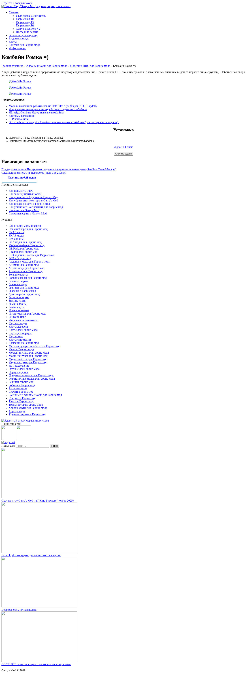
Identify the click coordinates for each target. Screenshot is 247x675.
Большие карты (18, 274)
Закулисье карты (19, 297)
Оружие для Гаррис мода (24, 368)
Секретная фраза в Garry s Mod (28, 213)
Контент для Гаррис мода (24, 44)
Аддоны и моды (19, 38)
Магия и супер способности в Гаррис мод (34, 346)
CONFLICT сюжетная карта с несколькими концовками (36, 664)
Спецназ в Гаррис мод (22, 398)
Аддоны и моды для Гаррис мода (46, 65)
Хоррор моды (17, 411)
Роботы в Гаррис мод (22, 385)
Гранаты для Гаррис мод (24, 287)
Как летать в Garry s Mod (24, 210)
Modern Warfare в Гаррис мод (26, 245)
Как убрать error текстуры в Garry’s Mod (33, 200)
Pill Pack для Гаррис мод (24, 248)
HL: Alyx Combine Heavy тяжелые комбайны (36, 112)
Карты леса (16, 336)
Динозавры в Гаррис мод (24, 294)
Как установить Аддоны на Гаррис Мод (33, 197)
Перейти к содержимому (16, 3)
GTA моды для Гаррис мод (25, 242)
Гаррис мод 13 (25, 22)
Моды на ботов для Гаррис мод (28, 359)
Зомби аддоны (17, 303)
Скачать (13, 12)
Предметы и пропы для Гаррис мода (31, 375)
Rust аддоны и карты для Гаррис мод (31, 255)
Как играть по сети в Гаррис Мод (29, 203)
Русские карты (18, 388)
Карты (13, 41)
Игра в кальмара (19, 310)
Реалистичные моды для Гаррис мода (32, 378)
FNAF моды (16, 235)
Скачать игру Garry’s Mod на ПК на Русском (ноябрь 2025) (37, 500)
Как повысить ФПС (21, 190)
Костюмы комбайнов (22, 115)
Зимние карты (17, 300)
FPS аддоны (16, 238)
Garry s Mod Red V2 (28, 28)
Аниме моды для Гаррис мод (26, 268)
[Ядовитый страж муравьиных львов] (25, 420)
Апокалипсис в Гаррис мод (25, 271)
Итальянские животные (23, 320)
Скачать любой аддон (22, 177)
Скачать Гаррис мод (21, 391)
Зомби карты (17, 307)
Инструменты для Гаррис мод (27, 313)
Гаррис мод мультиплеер (31, 15)
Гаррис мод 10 (25, 18)
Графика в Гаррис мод (22, 290)
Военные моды (18, 284)
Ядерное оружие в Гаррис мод (27, 414)
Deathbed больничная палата (19, 609)
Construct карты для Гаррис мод (28, 229)
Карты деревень (18, 326)
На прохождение (19, 365)
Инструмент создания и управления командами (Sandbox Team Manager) (58, 169)
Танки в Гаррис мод (21, 401)
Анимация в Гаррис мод (24, 264)
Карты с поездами (20, 339)
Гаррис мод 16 (25, 25)
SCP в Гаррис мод (20, 258)
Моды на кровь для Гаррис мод (28, 362)
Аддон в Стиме (123, 147)
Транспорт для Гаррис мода (26, 404)
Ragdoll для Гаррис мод (23, 251)
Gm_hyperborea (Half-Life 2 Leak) (33, 172)
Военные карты (18, 281)
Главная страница (12, 65)
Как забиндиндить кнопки (25, 193)
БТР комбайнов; (19, 119)
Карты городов (18, 323)
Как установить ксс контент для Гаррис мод (36, 206)
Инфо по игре (17, 48)
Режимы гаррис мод (21, 381)
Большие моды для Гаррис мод (28, 277)
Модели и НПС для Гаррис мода (90, 65)
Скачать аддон (123, 153)
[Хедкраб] (8, 442)
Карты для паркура (20, 333)
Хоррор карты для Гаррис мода (28, 407)
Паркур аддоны (18, 372)
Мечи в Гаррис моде (21, 349)
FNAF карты (16, 232)
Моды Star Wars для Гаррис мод (28, 355)
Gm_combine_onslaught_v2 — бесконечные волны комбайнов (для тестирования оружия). (64, 122)
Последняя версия (27, 31)
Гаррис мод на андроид (23, 35)
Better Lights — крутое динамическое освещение (31, 555)
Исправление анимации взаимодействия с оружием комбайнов (48, 109)
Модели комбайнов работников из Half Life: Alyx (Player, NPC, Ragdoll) (53, 106)
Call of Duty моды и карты (25, 225)
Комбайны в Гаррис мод (24, 342)
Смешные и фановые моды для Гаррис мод (35, 394)
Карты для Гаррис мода (23, 329)
